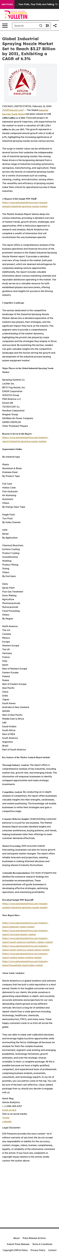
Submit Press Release (18, 1244)
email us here (9, 1110)
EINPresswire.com (13, 110)
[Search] (40, 25)
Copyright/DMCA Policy (15, 1250)
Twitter (6, 1117)
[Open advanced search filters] (47, 25)
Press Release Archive (34, 1238)
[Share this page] (55, 25)
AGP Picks (7, 4)
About (16, 1238)
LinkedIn (7, 1121)
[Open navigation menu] (5, 25)
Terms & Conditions (42, 1244)
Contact (52, 1250)
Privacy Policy (37, 1250)
